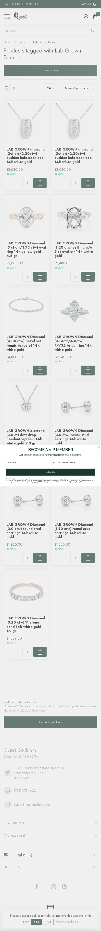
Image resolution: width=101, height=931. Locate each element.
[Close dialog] (98, 447)
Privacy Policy (76, 481)
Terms (83, 481)
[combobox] (56, 462)
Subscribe (50, 472)
